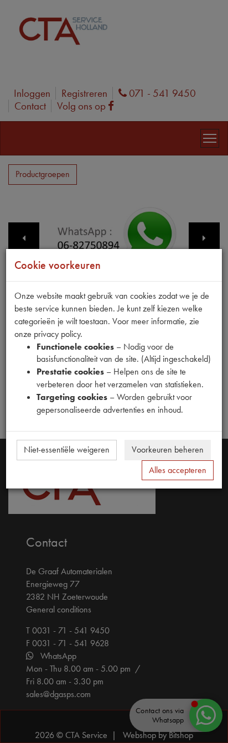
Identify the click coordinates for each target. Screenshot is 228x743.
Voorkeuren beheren (168, 449)
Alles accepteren (177, 470)
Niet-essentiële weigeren (67, 449)
